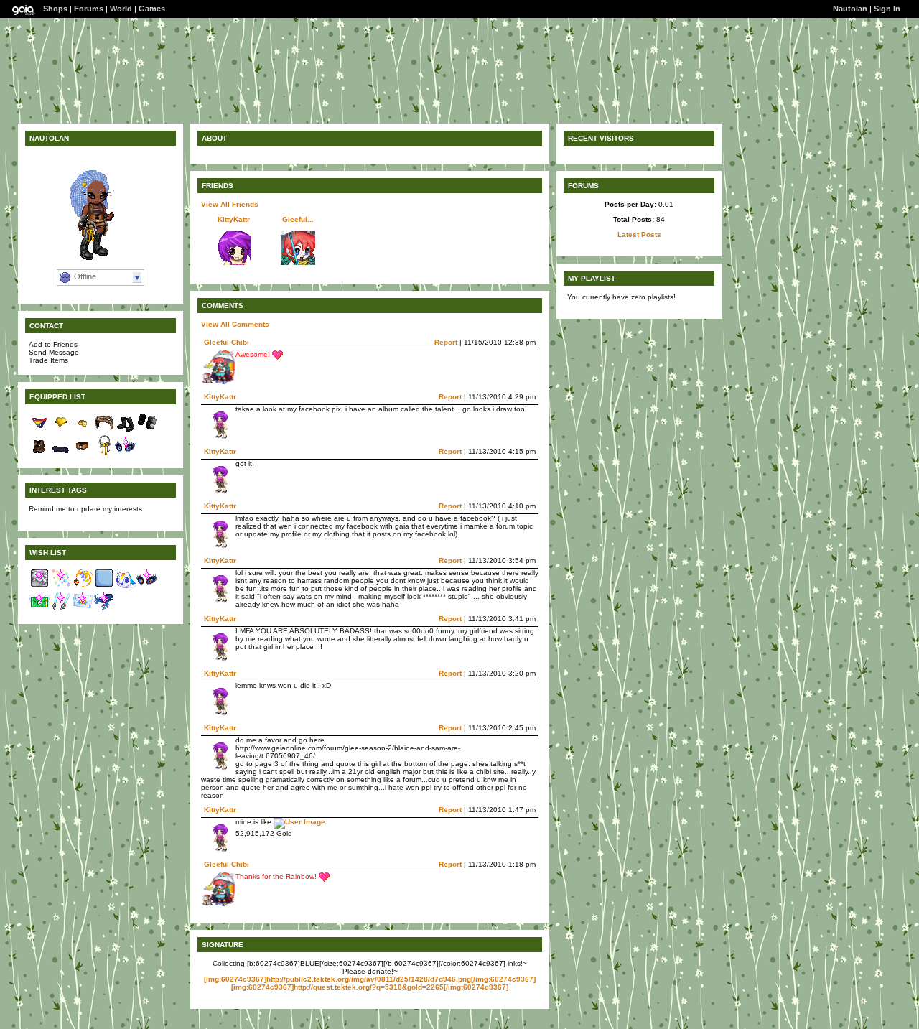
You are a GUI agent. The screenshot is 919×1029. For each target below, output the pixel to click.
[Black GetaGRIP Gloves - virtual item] (147, 430)
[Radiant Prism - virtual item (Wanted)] (61, 586)
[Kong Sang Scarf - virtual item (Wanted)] (104, 609)
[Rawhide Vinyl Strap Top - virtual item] (39, 453)
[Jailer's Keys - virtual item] (104, 453)
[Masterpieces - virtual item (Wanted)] (39, 586)
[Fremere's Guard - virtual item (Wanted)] (82, 586)
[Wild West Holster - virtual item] (104, 430)
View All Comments (235, 324)
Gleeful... (298, 219)
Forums (88, 8)
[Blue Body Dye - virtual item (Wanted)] (104, 586)
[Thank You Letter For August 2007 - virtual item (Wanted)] (82, 609)
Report (445, 342)
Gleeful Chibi (226, 342)
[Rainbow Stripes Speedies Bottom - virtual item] (39, 430)
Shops (55, 8)
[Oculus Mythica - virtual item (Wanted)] (147, 586)
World (121, 8)
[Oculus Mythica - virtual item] (125, 453)
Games (152, 8)
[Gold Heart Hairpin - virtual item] (61, 430)
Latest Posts (639, 234)
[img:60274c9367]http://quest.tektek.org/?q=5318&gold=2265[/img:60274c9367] (369, 987)
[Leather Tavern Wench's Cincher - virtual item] (82, 453)
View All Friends (229, 204)
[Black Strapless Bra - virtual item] (61, 453)
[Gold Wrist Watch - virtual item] (82, 430)
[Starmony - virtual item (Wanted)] (125, 586)
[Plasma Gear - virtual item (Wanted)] (61, 609)
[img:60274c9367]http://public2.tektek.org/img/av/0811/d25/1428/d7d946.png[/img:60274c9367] (370, 979)
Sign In (887, 8)
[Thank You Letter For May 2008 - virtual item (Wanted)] (39, 609)
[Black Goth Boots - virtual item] (125, 430)
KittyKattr (234, 219)
